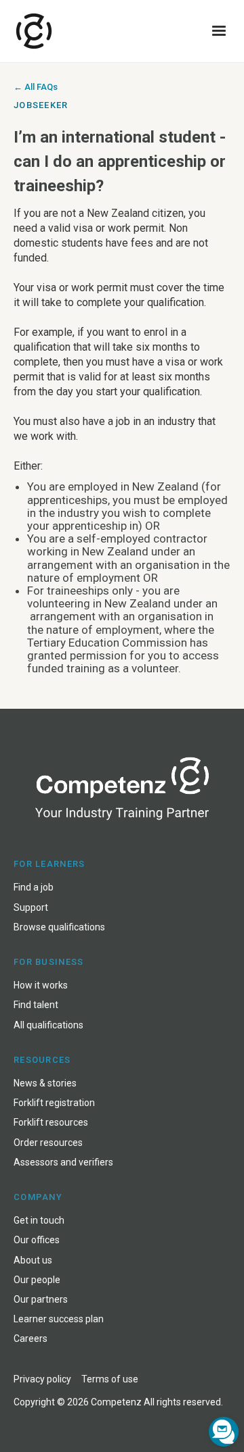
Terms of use (109, 1379)
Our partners (41, 1299)
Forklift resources (51, 1122)
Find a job (34, 887)
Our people (37, 1279)
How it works (41, 985)
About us (33, 1260)
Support (31, 907)
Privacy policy (42, 1379)
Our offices (37, 1239)
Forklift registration (54, 1102)
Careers (30, 1338)
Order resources (48, 1142)
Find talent (36, 1004)
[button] (219, 31)
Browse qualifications (59, 927)
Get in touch (39, 1220)
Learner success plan (59, 1318)
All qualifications (48, 1025)
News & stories (45, 1083)
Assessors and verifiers (63, 1162)
